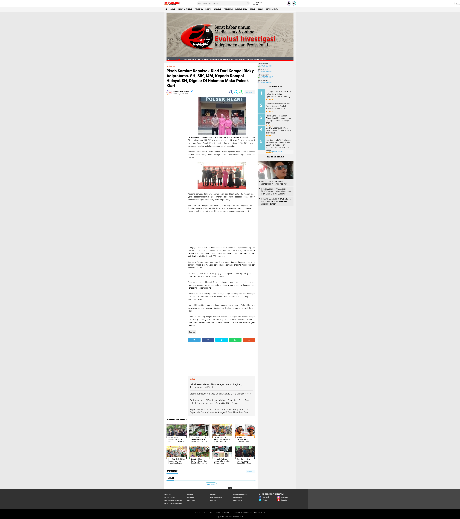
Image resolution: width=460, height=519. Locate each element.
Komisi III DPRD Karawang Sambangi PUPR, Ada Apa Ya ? (274, 182)
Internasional (272, 9)
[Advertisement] (176, 133)
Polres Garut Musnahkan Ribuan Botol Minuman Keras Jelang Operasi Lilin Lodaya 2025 (278, 119)
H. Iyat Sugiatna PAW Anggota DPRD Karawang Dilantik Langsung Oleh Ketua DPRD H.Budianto (276, 191)
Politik (208, 9)
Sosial (252, 9)
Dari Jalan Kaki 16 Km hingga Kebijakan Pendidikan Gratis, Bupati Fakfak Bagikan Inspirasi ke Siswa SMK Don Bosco (278, 145)
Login (263, 512)
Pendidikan (228, 9)
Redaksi (198, 512)
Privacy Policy (207, 512)
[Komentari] (249, 340)
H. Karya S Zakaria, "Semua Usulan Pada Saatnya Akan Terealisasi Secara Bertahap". (276, 201)
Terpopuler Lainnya (275, 152)
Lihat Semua (211, 484)
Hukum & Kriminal (185, 9)
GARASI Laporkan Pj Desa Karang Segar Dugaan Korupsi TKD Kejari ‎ (278, 130)
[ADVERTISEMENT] (230, 57)
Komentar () (250, 92)
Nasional (217, 9)
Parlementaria (241, 9)
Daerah (172, 9)
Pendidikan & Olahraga (173, 501)
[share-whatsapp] (241, 92)
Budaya (260, 9)
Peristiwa (199, 9)
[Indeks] (289, 3)
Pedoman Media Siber (222, 512)
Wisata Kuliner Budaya (173, 504)
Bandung (167, 494)
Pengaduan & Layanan (240, 512)
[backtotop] (230, 489)
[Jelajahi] (457, 3)
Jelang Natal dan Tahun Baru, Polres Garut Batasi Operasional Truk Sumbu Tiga (278, 94)
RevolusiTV (237, 501)
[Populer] (294, 3)
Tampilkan (250, 471)
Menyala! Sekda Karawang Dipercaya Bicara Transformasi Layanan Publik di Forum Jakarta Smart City (215, 59)
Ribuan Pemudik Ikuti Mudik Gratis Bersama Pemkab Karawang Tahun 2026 (278, 106)
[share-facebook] (231, 92)
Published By (255, 512)
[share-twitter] (236, 92)
